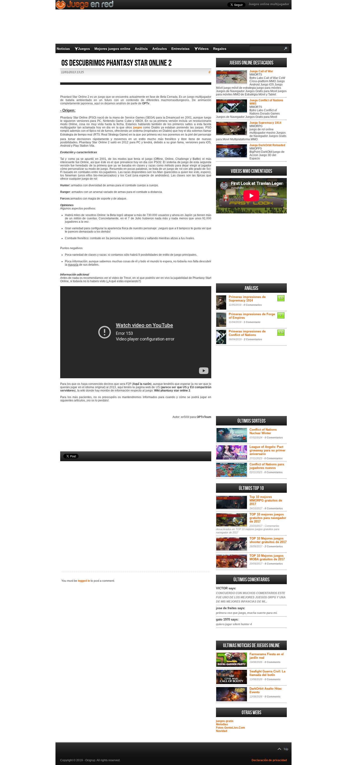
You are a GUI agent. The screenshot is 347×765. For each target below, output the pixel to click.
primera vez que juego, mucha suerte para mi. (246, 613)
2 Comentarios (253, 339)
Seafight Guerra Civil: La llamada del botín (267, 673)
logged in (84, 580)
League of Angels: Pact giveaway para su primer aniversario (267, 450)
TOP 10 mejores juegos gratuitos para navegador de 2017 (268, 518)
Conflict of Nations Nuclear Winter (263, 431)
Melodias (222, 724)
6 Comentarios (274, 508)
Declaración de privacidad (269, 760)
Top (286, 749)
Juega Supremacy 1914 (265, 122)
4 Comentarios (274, 563)
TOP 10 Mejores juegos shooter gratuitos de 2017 (268, 540)
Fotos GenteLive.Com (230, 727)
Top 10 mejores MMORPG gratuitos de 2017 (266, 500)
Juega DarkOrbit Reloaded (267, 145)
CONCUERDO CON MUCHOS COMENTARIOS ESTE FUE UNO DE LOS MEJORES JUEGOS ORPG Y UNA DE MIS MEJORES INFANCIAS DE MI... (251, 597)
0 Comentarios (253, 304)
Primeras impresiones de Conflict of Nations (247, 333)
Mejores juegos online (112, 49)
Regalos (219, 49)
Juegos (84, 49)
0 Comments (272, 662)
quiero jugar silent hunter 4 (234, 624)
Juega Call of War (261, 71)
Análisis (141, 49)
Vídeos (203, 49)
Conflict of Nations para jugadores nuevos (267, 466)
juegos (137, 127)
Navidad (221, 731)
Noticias (63, 49)
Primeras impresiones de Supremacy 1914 (247, 298)
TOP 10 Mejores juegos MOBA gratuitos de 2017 (267, 557)
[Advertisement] (135, 508)
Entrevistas (180, 49)
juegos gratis (224, 721)
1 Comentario (252, 322)
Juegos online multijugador (269, 4)
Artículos (159, 49)
